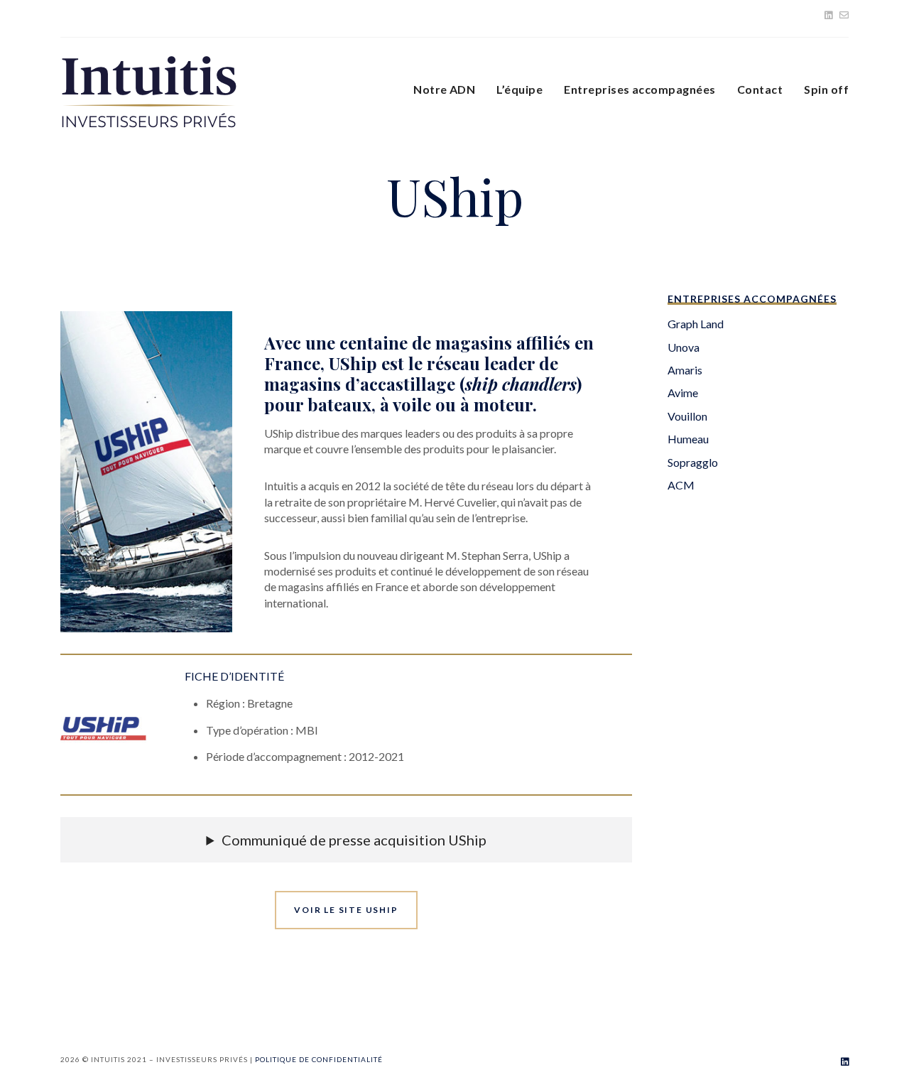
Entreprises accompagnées (640, 89)
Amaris (685, 370)
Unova (684, 347)
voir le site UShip (346, 909)
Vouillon (687, 416)
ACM (681, 485)
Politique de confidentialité (319, 1059)
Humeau (688, 438)
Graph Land (696, 323)
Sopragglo (693, 462)
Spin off (826, 89)
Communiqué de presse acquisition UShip (354, 839)
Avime (683, 392)
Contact (760, 89)
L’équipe (519, 89)
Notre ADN (444, 89)
